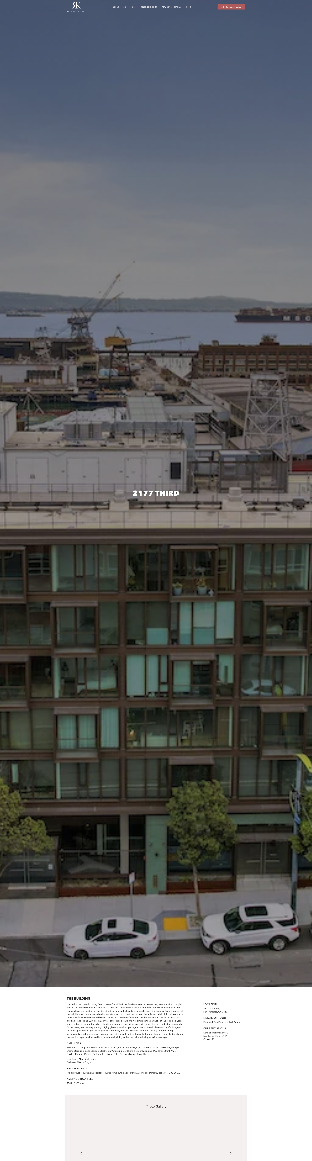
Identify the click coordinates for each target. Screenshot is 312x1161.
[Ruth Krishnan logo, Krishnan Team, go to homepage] (76, 7)
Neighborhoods (149, 6)
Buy (134, 6)
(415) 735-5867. (171, 1072)
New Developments (171, 6)
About (116, 6)
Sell (125, 6)
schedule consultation (231, 7)
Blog (188, 6)
